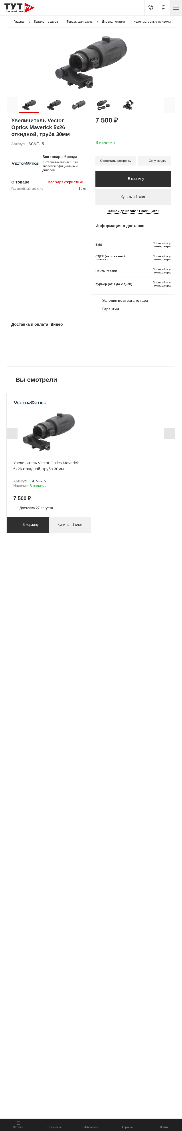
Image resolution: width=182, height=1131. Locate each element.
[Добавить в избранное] (83, 144)
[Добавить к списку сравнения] (73, 143)
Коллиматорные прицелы (152, 21)
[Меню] (176, 8)
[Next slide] (169, 433)
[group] (29, 105)
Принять (62, 1110)
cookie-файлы (60, 1090)
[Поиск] (163, 8)
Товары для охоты (80, 21)
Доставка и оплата (29, 324)
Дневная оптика (113, 21)
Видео (56, 324)
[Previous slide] (12, 433)
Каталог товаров (46, 21)
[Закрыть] (80, 1093)
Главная (20, 21)
